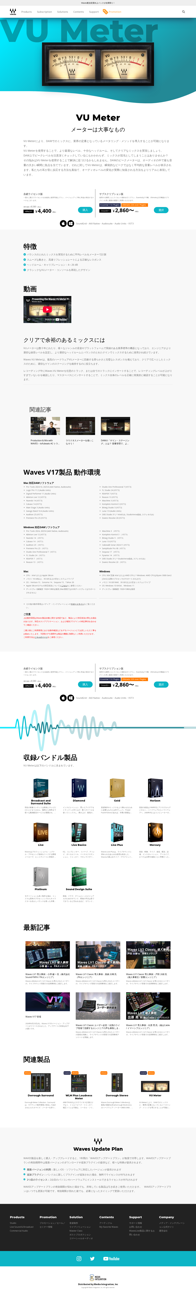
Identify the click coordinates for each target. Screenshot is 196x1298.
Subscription (44, 11)
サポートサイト (77, 604)
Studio (13, 1223)
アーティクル (105, 1223)
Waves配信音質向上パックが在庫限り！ (98, 3)
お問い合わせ (135, 1226)
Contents (78, 11)
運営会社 (163, 1230)
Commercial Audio (19, 1230)
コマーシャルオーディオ (81, 1238)
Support (94, 11)
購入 (85, 210)
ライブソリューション (80, 1226)
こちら (64, 585)
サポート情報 (135, 1223)
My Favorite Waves (108, 1226)
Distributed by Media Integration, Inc (98, 1284)
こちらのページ (41, 637)
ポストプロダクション (80, 1234)
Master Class (75, 1230)
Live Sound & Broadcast (21, 1226)
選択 (161, 210)
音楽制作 (73, 1223)
